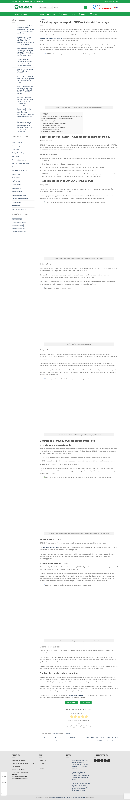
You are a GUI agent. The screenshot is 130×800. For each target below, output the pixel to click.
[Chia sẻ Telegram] (89, 726)
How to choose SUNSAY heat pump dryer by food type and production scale (25, 79)
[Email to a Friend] (75, 726)
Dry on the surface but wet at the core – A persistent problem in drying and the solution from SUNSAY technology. (25, 126)
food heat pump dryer (50, 547)
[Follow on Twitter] (99, 1)
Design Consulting (18, 153)
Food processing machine (20, 163)
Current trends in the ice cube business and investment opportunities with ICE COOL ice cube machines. (25, 29)
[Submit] (85, 7)
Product (41, 763)
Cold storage (16, 146)
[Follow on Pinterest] (108, 760)
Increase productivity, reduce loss (55, 127)
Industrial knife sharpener (18, 228)
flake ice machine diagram (19, 222)
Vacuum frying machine (20, 199)
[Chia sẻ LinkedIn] (82, 726)
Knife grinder (16, 181)
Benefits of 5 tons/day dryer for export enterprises (58, 121)
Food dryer (15, 156)
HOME (42, 14)
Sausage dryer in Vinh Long (19, 231)
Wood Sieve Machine (19, 209)
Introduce (51, 14)
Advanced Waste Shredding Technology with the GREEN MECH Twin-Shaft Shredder (24, 62)
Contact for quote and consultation (52, 132)
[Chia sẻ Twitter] (72, 726)
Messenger (4, 793)
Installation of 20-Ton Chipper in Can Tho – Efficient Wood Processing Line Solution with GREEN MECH (25, 40)
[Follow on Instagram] (97, 1)
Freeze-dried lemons (17, 225)
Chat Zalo (4, 782)
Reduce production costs (52, 125)
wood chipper (16, 202)
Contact (41, 768)
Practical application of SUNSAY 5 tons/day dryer (57, 118)
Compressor (16, 149)
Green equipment (17, 167)
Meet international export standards (55, 123)
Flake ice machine (17, 219)
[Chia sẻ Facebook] (69, 726)
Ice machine (16, 174)
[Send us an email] (100, 1)
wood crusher (16, 206)
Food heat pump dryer (19, 160)
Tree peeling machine (19, 195)
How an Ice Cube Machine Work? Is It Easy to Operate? (25, 71)
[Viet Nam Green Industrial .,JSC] (117, 7)
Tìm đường (4, 776)
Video (73, 14)
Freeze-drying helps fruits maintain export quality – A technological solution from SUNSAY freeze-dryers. (25, 90)
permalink (68, 733)
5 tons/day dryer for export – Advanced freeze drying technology (62, 116)
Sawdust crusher (17, 191)
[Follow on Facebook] (95, 1)
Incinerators (16, 177)
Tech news (43, 19)
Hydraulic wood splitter (19, 170)
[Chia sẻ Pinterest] (79, 726)
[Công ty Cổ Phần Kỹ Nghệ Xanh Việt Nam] (114, 7)
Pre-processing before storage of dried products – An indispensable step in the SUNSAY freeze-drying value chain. (25, 113)
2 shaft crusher (17, 142)
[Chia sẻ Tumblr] (85, 726)
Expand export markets (52, 129)
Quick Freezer (16, 184)
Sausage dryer (16, 188)
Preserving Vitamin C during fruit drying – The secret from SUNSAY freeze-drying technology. (25, 101)
